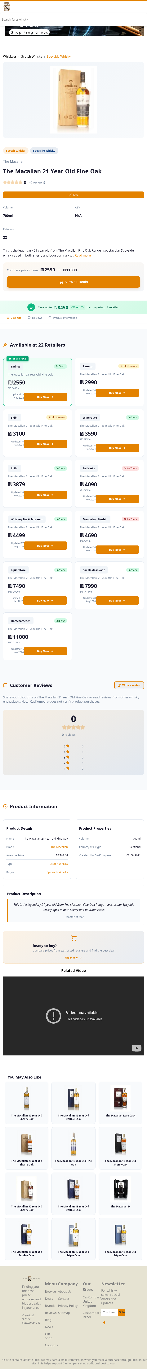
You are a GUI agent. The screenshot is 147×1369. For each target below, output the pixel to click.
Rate (75, 195)
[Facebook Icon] (104, 1324)
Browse (50, 1291)
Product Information (65, 317)
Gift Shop (48, 1336)
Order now (71, 957)
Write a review (131, 685)
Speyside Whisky (59, 56)
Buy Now (43, 397)
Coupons (51, 1345)
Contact (63, 1299)
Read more (83, 255)
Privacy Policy (68, 1306)
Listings (16, 317)
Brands (50, 1306)
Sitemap (64, 1313)
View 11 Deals (76, 282)
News (49, 1327)
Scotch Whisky (31, 56)
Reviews (37, 317)
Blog (48, 1320)
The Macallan (59, 847)
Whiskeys (10, 56)
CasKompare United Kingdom (92, 1301)
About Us (64, 1291)
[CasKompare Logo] (31, 1282)
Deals (49, 1299)
